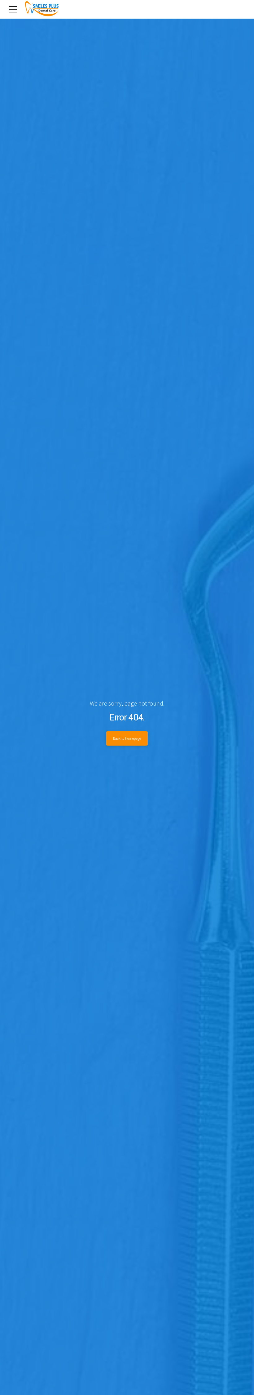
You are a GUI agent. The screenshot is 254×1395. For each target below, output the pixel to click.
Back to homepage (127, 738)
